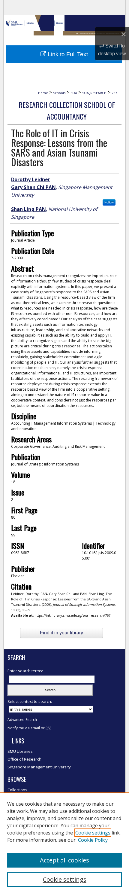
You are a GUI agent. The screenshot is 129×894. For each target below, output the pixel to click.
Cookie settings (92, 832)
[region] (64, 843)
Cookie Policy (93, 840)
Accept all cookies (64, 860)
